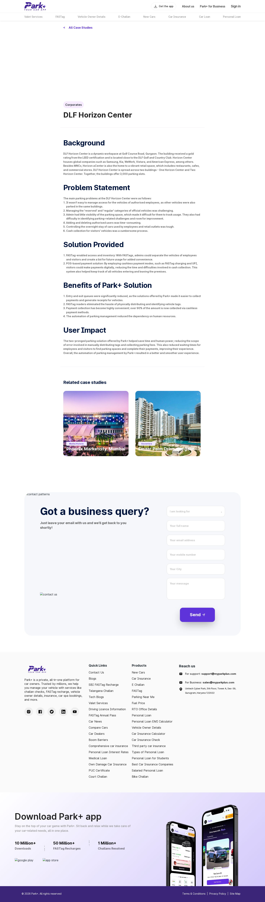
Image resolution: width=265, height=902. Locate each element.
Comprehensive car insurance (108, 746)
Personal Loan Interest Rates (109, 752)
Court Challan (98, 776)
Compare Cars (98, 727)
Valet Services (98, 703)
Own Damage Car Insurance (108, 764)
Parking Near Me (143, 697)
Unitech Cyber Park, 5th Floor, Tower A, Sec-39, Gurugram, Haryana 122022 (210, 690)
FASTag (137, 691)
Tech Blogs (96, 697)
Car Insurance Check (146, 740)
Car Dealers (97, 733)
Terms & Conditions (194, 893)
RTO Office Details (144, 709)
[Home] (35, 6)
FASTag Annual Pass (102, 715)
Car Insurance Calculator (148, 733)
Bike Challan (140, 776)
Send (195, 614)
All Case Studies (77, 27)
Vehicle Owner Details (146, 727)
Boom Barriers (98, 740)
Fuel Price (138, 703)
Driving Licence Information (107, 709)
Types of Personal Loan (148, 752)
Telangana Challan (101, 691)
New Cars (138, 672)
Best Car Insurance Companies (152, 764)
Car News (95, 721)
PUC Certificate (99, 770)
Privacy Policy (217, 893)
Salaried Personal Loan (147, 770)
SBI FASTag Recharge (104, 684)
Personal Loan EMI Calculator (152, 721)
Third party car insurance (149, 746)
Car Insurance (141, 678)
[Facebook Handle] (40, 711)
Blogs (92, 678)
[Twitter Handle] (51, 711)
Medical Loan (98, 758)
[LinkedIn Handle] (63, 711)
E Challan (138, 684)
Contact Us (96, 672)
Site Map (235, 893)
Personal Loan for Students (150, 758)
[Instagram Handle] (28, 711)
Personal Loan (141, 715)
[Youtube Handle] (74, 711)
